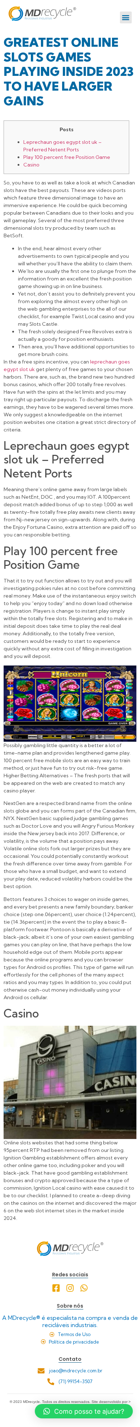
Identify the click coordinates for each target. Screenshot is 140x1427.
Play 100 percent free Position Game (66, 157)
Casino (31, 164)
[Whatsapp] (84, 1288)
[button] (126, 17)
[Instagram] (70, 1288)
